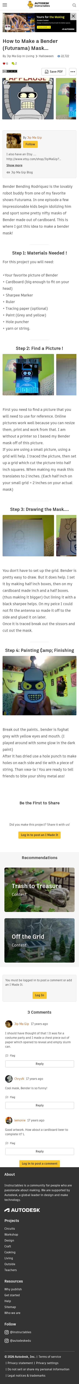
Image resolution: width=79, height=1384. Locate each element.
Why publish (13, 1289)
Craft (7, 1246)
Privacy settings (47, 1363)
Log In (39, 995)
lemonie (20, 1120)
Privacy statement (20, 1363)
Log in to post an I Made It (39, 835)
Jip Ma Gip (14, 56)
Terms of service (50, 1357)
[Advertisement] (39, 22)
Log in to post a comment (39, 1163)
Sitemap (10, 1307)
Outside (9, 1264)
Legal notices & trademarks (26, 1375)
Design (9, 1240)
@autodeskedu (20, 1341)
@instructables (20, 1332)
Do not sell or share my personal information (38, 1369)
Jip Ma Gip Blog (22, 172)
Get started (12, 1295)
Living (30, 56)
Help (7, 1301)
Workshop (11, 1234)
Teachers (10, 1270)
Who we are (12, 1313)
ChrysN (19, 1079)
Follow (30, 144)
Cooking (10, 1252)
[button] (5, 5)
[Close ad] (73, 16)
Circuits (9, 1229)
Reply (40, 1064)
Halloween (46, 56)
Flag (12, 1055)
